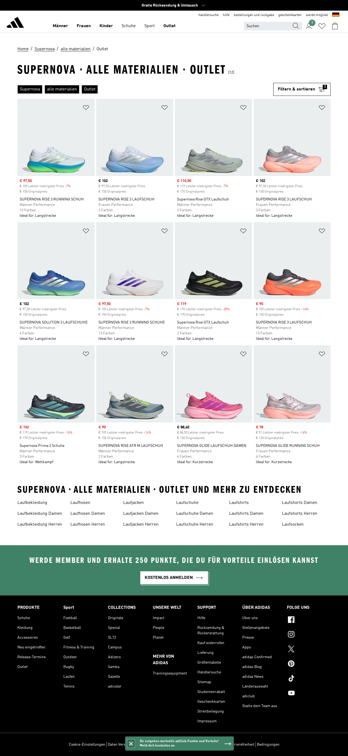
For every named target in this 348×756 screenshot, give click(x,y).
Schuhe (129, 26)
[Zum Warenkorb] (334, 26)
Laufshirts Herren (246, 524)
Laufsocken (293, 524)
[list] (145, 89)
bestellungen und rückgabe (254, 15)
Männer (60, 26)
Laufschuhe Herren (194, 524)
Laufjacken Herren (141, 524)
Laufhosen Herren (87, 524)
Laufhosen (80, 503)
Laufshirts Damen (246, 514)
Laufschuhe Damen (194, 514)
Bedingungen (268, 744)
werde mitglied (317, 15)
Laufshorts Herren (299, 514)
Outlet (169, 26)
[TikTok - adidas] (309, 679)
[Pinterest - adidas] (309, 664)
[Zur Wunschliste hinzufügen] (86, 108)
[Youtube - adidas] (309, 693)
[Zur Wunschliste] (321, 26)
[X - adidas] (309, 649)
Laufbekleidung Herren (39, 524)
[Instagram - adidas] (309, 635)
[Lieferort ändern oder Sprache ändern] (335, 15)
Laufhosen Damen (87, 514)
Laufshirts (239, 503)
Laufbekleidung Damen (39, 514)
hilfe (226, 15)
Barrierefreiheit (241, 744)
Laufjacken (133, 503)
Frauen (84, 26)
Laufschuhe (187, 503)
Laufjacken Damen (141, 514)
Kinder (106, 26)
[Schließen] (131, 743)
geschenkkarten (290, 15)
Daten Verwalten (121, 744)
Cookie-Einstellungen (87, 744)
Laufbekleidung (32, 503)
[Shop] (15, 23)
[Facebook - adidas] (309, 620)
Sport (149, 26)
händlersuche (208, 15)
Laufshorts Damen (299, 503)
